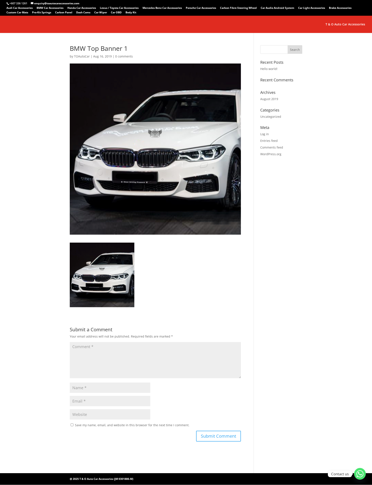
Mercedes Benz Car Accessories (162, 8)
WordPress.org (270, 154)
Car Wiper (100, 12)
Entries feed (269, 141)
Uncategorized (270, 117)
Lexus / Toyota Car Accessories (119, 8)
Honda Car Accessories (81, 8)
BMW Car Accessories (50, 8)
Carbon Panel (63, 12)
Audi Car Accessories (19, 8)
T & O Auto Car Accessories (345, 24)
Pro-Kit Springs (41, 12)
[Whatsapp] (360, 474)
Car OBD (116, 12)
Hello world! (268, 69)
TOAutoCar (82, 56)
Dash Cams (83, 12)
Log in (264, 134)
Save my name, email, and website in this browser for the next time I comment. (132, 425)
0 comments (124, 56)
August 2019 (269, 99)
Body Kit (131, 12)
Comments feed (271, 147)
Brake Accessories (340, 8)
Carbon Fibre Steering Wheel (238, 8)
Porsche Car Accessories (201, 8)
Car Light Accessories (311, 8)
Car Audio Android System (277, 8)
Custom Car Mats (17, 12)
